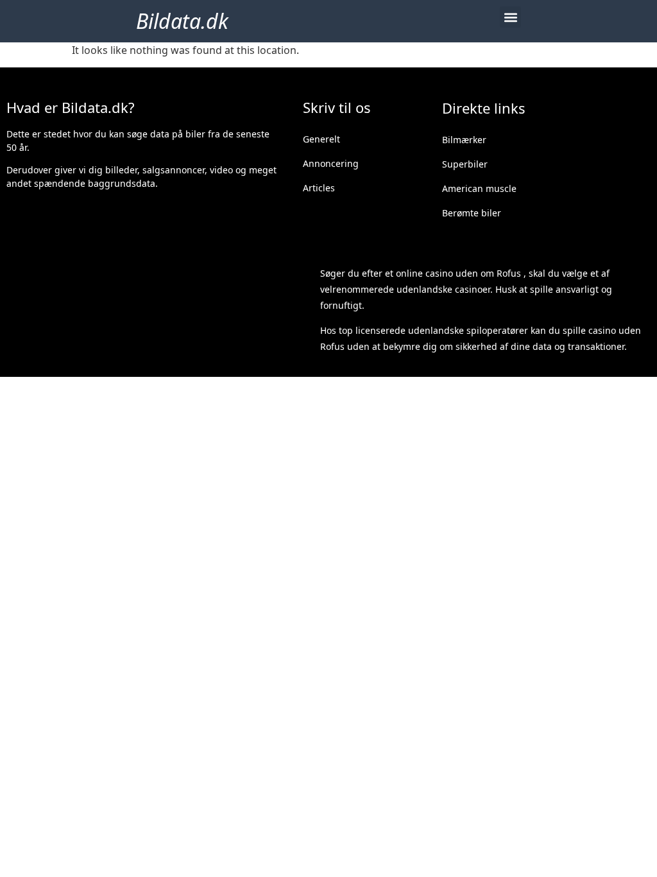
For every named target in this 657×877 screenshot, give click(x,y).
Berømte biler (471, 213)
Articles (319, 188)
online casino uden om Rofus (458, 273)
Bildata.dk (182, 21)
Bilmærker (464, 140)
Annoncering (331, 163)
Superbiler (465, 164)
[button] (510, 17)
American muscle (479, 188)
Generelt (321, 139)
